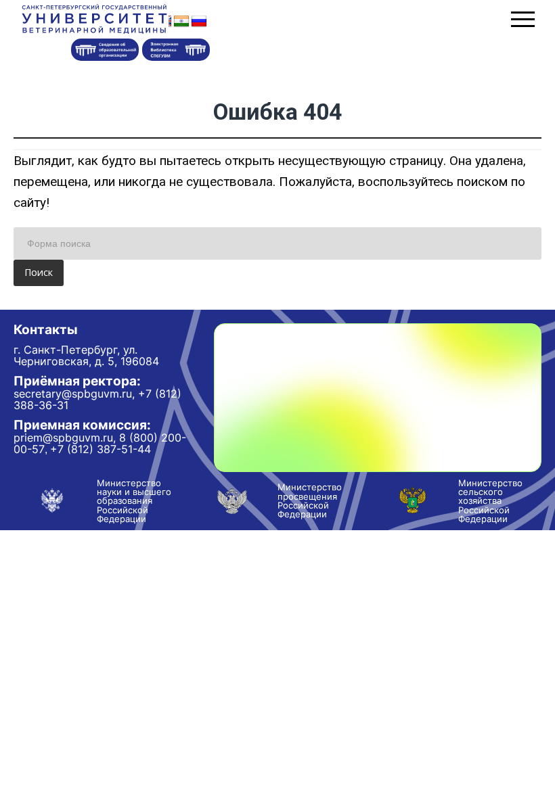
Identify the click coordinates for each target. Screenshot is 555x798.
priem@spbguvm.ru (63, 437)
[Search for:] (277, 243)
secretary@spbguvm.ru (73, 393)
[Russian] (199, 21)
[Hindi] (181, 21)
